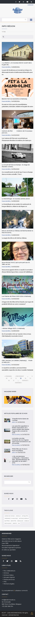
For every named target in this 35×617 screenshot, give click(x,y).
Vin (19, 523)
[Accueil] (17, 14)
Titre (4, 32)
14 (25, 378)
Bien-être (13, 521)
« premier (8, 376)
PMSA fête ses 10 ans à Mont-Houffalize (19, 449)
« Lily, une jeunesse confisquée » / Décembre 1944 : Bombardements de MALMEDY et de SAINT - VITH (20, 459)
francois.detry (6, 67)
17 (13, 380)
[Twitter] (19, 2)
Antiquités (25, 516)
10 (6, 378)
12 (16, 378)
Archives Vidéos (8, 575)
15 (30, 378)
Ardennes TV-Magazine (11, 518)
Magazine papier (17, 400)
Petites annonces (9, 579)
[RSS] (31, 2)
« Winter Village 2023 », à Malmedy (13, 328)
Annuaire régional (9, 577)
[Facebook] (16, 2)
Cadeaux (26, 521)
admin (14, 422)
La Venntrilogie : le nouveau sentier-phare (16, 199)
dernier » (18, 383)
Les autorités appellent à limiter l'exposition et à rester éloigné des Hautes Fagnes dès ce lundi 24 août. (20, 429)
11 (11, 378)
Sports (15, 523)
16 (9, 380)
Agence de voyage (10, 516)
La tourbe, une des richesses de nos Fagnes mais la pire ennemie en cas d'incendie (21, 441)
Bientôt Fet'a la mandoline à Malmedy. (14, 99)
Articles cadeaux (24, 518)
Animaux (18, 516)
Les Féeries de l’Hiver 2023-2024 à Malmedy (16, 296)
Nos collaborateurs (9, 571)
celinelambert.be (13, 615)
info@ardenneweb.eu (8, 600)
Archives (6, 573)
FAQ (5, 581)
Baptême (7, 521)
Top (32, 614)
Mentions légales (9, 584)
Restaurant (8, 523)
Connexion (30, 4)
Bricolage (20, 521)
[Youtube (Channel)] (27, 2)
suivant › (25, 380)
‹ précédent (19, 376)
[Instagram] (23, 2)
